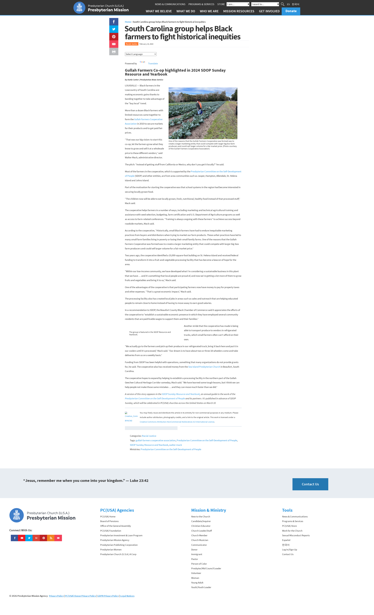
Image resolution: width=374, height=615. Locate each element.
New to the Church (200, 516)
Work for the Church (292, 530)
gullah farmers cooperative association (156, 440)
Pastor (194, 559)
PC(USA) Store (289, 525)
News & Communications (170, 4)
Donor (194, 549)
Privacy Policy (56, 595)
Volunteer (196, 573)
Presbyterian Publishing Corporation (119, 544)
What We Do (185, 11)
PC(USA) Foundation (110, 530)
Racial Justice (131, 44)
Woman (195, 577)
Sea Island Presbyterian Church (204, 366)
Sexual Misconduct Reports (296, 535)
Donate (291, 11)
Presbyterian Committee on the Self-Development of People (207, 440)
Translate (153, 63)
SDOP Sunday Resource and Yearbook (149, 444)
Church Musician (199, 540)
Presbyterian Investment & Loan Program (121, 535)
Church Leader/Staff (201, 530)
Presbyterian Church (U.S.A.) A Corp (118, 554)
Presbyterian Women (111, 549)
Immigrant (196, 554)
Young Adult (197, 582)
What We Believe (159, 11)
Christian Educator (201, 525)
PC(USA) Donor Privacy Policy (80, 595)
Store (221, 4)
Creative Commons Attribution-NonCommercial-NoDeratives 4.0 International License (177, 422)
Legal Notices (127, 595)
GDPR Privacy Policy (108, 595)
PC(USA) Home (107, 516)
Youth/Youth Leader (201, 587)
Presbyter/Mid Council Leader (206, 568)
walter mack (175, 444)
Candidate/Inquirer (201, 521)
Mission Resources (238, 11)
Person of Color (199, 563)
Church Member (199, 535)
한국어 (295, 4)
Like (112, 20)
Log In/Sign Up (289, 549)
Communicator (199, 544)
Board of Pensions (109, 521)
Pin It (112, 35)
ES (288, 4)
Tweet (113, 27)
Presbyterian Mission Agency (114, 540)
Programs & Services (201, 4)
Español (286, 540)
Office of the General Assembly (115, 525)
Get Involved (269, 11)
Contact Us (310, 484)
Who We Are (209, 11)
